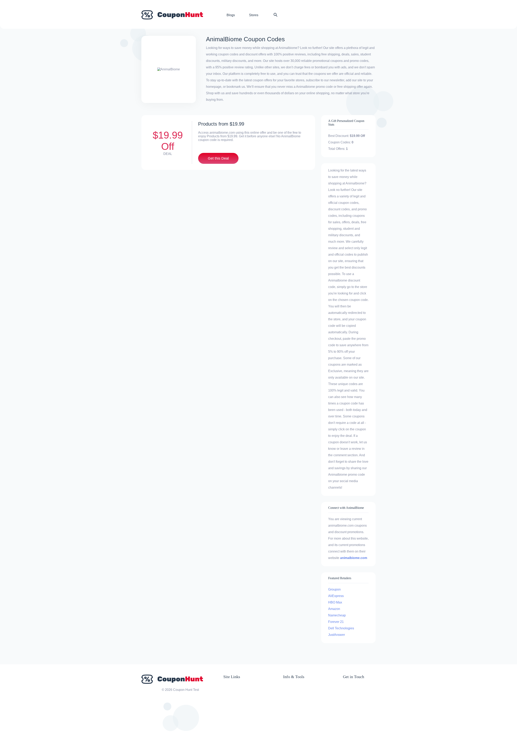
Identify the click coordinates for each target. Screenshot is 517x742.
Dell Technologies (341, 628)
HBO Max (335, 602)
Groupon (334, 589)
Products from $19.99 (221, 124)
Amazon (334, 609)
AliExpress (336, 596)
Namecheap (337, 615)
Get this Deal (218, 158)
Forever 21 (336, 621)
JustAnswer (336, 634)
